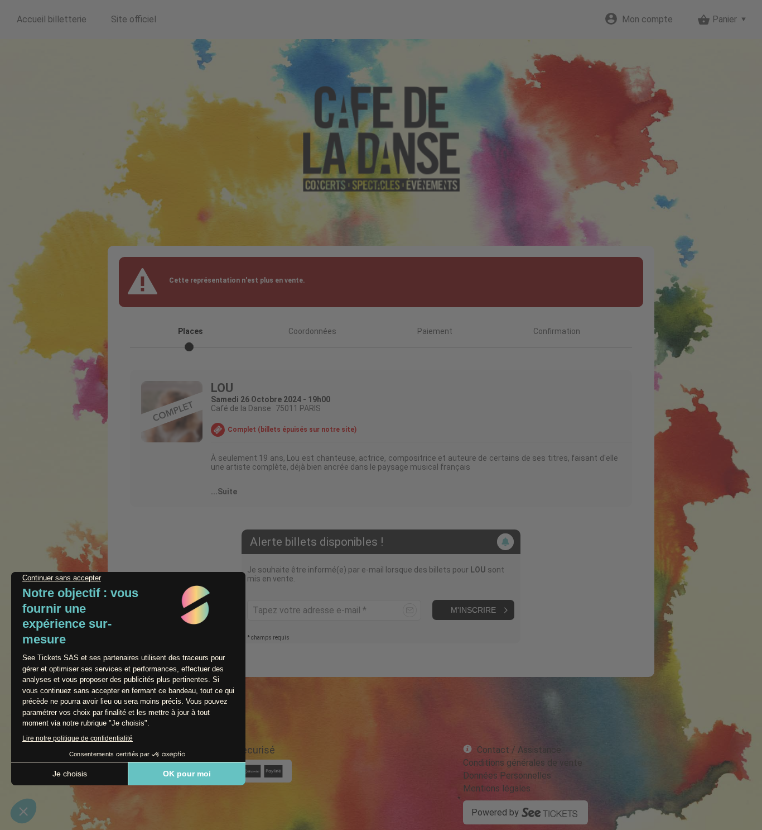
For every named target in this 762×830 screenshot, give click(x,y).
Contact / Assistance (519, 750)
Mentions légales (496, 788)
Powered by (495, 812)
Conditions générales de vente (522, 762)
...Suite (224, 491)
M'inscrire (473, 609)
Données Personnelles (507, 775)
